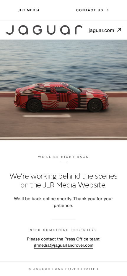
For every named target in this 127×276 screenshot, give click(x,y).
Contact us (89, 10)
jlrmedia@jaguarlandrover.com (63, 245)
